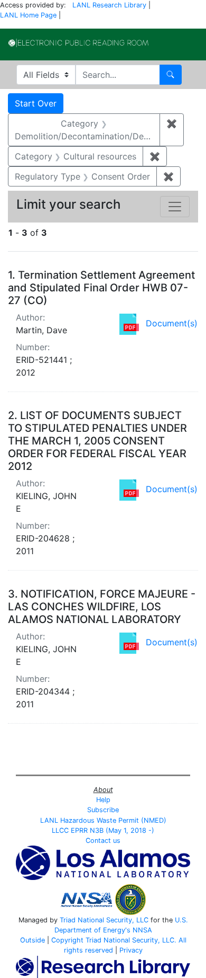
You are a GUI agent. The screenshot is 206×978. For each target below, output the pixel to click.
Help (103, 800)
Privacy (131, 950)
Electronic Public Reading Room (78, 43)
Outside (32, 940)
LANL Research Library (109, 5)
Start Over (36, 103)
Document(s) (172, 323)
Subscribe (103, 810)
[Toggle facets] (175, 206)
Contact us (103, 840)
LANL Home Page (28, 15)
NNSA (142, 930)
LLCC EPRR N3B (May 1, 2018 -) (103, 830)
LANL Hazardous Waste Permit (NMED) (103, 820)
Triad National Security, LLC (104, 920)
